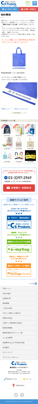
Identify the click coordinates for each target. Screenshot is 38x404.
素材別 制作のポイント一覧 (12, 333)
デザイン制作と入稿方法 (11, 313)
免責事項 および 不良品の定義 (14, 342)
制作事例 (6, 303)
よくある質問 (7, 338)
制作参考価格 (7, 328)
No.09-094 (30, 161)
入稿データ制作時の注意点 (12, 323)
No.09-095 (19, 161)
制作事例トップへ (20, 113)
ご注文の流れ (7, 308)
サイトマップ (7, 352)
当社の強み (7, 293)
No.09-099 (19, 148)
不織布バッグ (5, 108)
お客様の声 (7, 298)
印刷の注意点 (7, 318)
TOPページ (7, 288)
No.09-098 (30, 148)
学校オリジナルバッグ (21, 108)
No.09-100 (7, 148)
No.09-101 (30, 135)
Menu (34, 4)
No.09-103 (7, 135)
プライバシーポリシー (11, 357)
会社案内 (6, 347)
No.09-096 (7, 161)
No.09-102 (19, 135)
